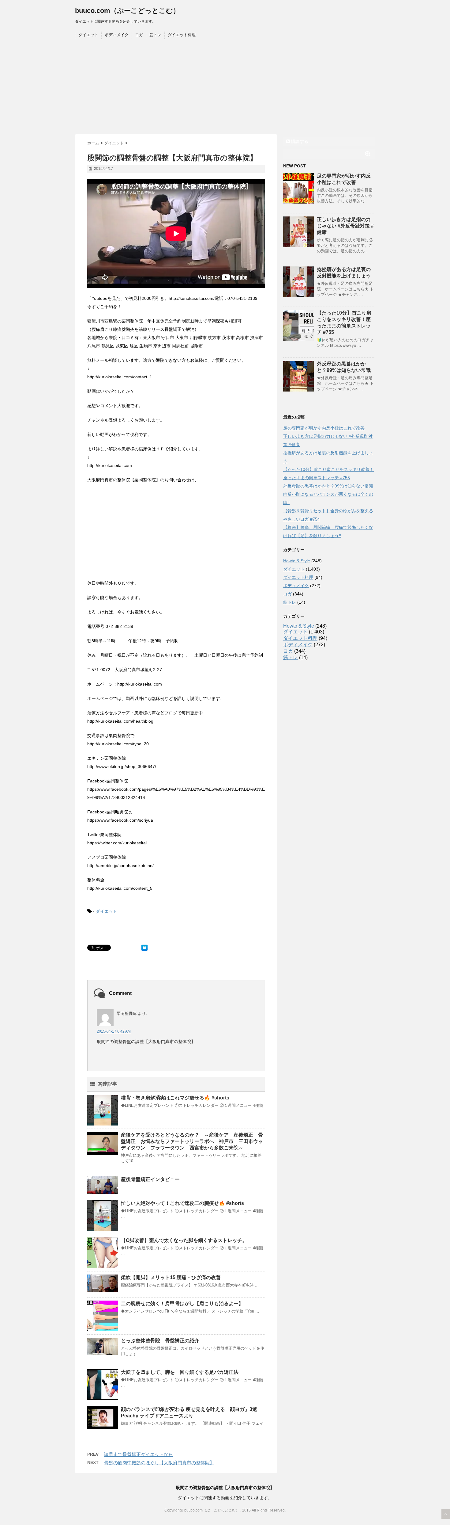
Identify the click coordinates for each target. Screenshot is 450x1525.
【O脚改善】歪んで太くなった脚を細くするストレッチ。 (184, 1240)
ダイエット (88, 34)
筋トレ (155, 34)
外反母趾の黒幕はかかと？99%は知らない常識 (328, 485)
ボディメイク (117, 34)
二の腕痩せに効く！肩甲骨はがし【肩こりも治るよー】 (182, 1303)
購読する (299, 141)
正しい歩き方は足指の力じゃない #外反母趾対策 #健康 (345, 226)
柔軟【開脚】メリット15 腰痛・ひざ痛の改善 (171, 1277)
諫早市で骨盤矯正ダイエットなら (138, 1454)
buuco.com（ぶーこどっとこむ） (127, 10)
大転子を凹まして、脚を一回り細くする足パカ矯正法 (179, 1372)
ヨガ (139, 34)
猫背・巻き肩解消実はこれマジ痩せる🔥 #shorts (175, 1097)
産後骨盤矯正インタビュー (150, 1179)
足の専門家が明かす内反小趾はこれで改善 (324, 428)
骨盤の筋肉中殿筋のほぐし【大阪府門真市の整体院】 (159, 1462)
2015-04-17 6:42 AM (114, 1031)
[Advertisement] (225, 88)
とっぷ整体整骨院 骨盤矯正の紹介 (160, 1340)
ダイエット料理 (182, 34)
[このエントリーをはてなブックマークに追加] (144, 948)
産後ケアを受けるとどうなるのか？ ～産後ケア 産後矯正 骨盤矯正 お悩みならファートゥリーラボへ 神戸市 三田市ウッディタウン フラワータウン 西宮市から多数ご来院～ (192, 1141)
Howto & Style (296, 560)
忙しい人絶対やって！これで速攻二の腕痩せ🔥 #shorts (182, 1203)
